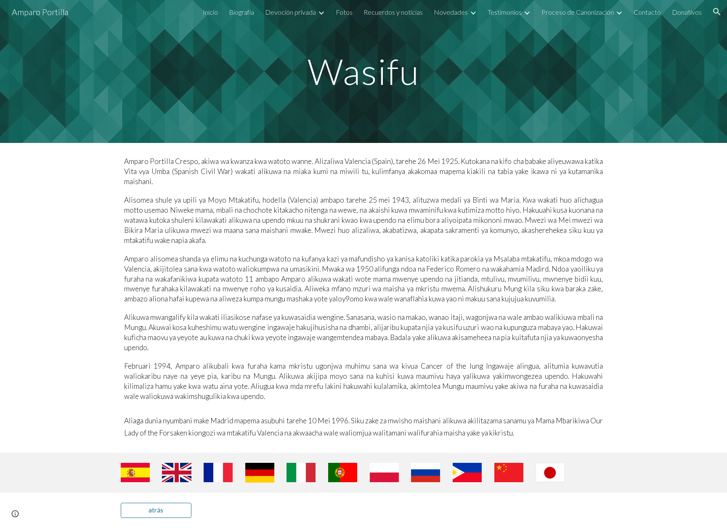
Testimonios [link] (505, 12)
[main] (363, 71)
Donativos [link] (687, 12)
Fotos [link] (344, 12)
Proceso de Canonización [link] (577, 12)
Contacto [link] (647, 12)
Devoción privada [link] (290, 12)
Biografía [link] (241, 12)
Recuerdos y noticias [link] (393, 12)
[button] (717, 12)
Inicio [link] (210, 12)
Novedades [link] (451, 12)
